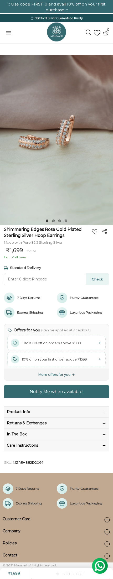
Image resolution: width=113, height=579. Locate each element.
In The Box (17, 434)
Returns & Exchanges (27, 423)
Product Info (18, 411)
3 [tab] (59, 221)
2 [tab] (53, 221)
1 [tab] (47, 221)
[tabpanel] (56, 140)
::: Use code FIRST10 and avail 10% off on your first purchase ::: (56, 7)
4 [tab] (66, 221)
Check (97, 279)
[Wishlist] (97, 33)
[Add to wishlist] (94, 231)
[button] (56, 343)
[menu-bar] (10, 33)
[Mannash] (56, 32)
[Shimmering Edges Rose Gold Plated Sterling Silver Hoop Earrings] (56, 140)
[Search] (88, 33)
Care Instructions (22, 445)
